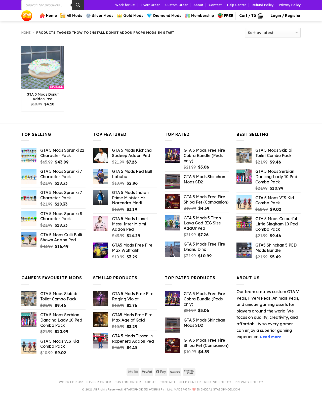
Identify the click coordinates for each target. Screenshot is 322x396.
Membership (202, 15)
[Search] (78, 5)
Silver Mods (102, 15)
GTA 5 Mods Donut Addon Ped (42, 96)
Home (51, 15)
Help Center (236, 5)
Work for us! (125, 5)
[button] (251, 15)
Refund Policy (262, 5)
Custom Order (176, 5)
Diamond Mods (167, 15)
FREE (228, 15)
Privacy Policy (290, 5)
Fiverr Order (150, 5)
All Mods (74, 15)
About (198, 5)
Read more (270, 337)
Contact (215, 5)
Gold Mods (133, 15)
